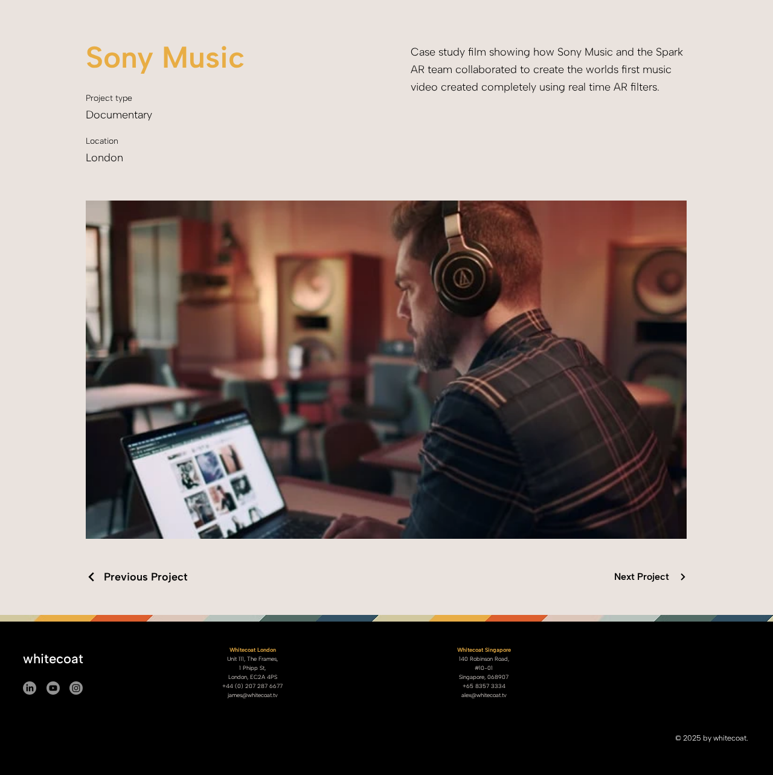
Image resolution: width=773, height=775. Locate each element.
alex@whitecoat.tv (484, 695)
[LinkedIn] (29, 688)
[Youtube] (53, 688)
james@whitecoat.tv (253, 695)
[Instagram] (76, 688)
